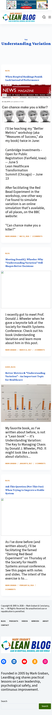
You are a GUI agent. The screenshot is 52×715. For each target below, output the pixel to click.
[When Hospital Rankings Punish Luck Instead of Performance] (26, 103)
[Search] (44, 17)
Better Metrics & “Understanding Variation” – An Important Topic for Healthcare (25, 376)
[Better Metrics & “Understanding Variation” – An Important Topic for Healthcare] (26, 403)
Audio (7, 367)
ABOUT (46, 621)
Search (4, 701)
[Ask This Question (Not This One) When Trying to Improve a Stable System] (26, 516)
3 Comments (40, 463)
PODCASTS (13, 621)
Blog (7, 71)
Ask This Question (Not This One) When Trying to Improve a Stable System (24, 490)
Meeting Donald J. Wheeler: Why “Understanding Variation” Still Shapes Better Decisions (24, 263)
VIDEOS (25, 621)
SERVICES (35, 621)
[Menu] (49, 17)
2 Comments (37, 236)
